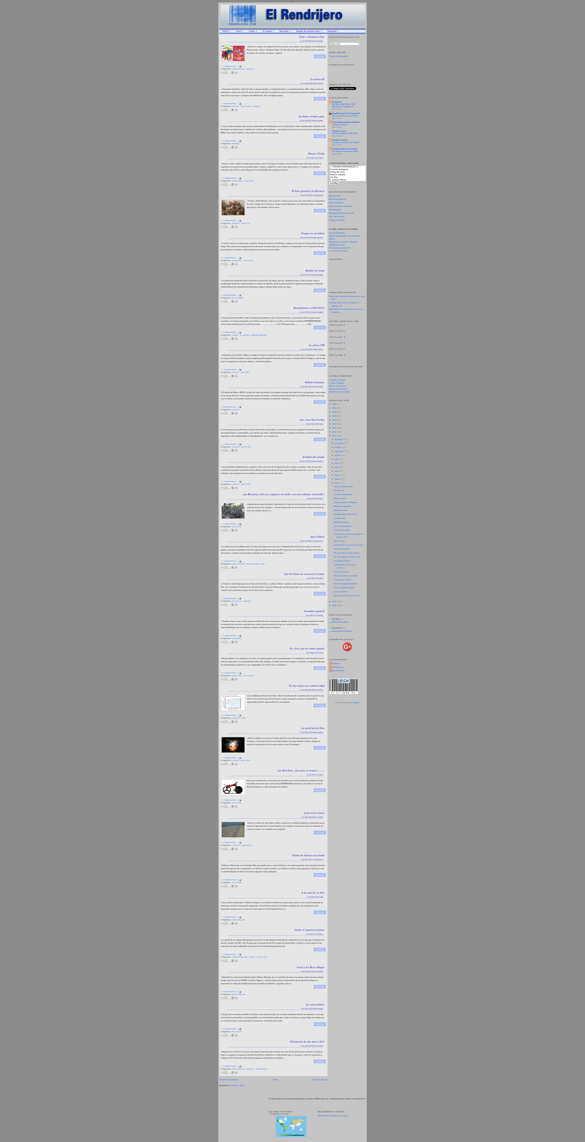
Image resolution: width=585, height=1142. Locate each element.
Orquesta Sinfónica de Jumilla (341, 213)
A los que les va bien (312, 892)
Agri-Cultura (317, 536)
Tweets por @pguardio (338, 56)
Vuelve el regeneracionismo (309, 930)
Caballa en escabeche (339, 124)
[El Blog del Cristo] (352, 172)
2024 (334, 408)
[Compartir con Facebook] (232, 72)
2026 (334, 404)
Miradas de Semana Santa (308, 31)
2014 (334, 423)
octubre (338, 447)
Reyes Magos (238, 994)
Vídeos (252, 31)
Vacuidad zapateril (314, 611)
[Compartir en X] (229, 72)
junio (337, 463)
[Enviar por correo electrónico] (222, 72)
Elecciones (238, 298)
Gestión (245, 372)
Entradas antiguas (320, 1079)
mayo (337, 467)
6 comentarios (229, 1029)
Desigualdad (238, 920)
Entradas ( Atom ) (238, 1085)
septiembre (339, 451)
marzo (337, 475)
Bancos (236, 143)
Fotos (238, 31)
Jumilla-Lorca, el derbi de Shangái (343, 241)
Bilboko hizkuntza (314, 382)
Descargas (284, 31)
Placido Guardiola (337, 670)
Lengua (235, 410)
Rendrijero (261, 1069)
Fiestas (250, 1069)
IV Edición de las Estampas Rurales (345, 151)
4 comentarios (229, 178)
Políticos (246, 106)
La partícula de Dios (312, 728)
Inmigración (238, 69)
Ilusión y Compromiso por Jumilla (345, 115)
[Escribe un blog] (225, 72)
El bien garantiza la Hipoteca (308, 191)
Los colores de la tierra (338, 250)
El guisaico (337, 101)
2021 (334, 412)
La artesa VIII (316, 345)
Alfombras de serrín (337, 244)
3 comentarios (229, 220)
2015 (334, 419)
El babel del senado (313, 457)
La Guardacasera (336, 667)
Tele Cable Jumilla (336, 216)
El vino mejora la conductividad (306, 685)
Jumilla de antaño (340, 139)
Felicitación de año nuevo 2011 (307, 1041)
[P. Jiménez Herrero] (352, 180)
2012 (334, 431)
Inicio (275, 1079)
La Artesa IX (317, 79)
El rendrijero (335, 663)
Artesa (236, 106)
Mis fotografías (335, 209)
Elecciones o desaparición (340, 247)
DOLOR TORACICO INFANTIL (345, 133)
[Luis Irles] (352, 177)
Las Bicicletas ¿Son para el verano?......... (301, 770)
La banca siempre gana (311, 116)
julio (337, 459)
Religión (245, 760)
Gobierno (237, 260)
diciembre (339, 439)
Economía (245, 335)
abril (337, 471)
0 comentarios (229, 141)
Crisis (235, 335)
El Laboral (267, 31)
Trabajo (250, 69)
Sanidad (247, 601)
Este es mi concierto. (337, 385)
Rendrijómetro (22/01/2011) (309, 308)
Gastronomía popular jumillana (346, 121)
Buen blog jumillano (337, 199)
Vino (243, 718)
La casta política (315, 1004)
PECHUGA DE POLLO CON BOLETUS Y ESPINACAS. (343, 105)
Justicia (245, 223)
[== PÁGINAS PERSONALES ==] (352, 167)
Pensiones (237, 181)
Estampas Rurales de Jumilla (344, 148)
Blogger (356, 702)
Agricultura (238, 564)
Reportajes (332, 31)
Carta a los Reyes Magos (310, 967)
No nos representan (337, 232)
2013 (334, 427)
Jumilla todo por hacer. (338, 388)
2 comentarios (229, 258)
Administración (240, 957)
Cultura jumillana (255, 564)
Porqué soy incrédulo (312, 233)
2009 (334, 605)
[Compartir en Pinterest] (236, 72)
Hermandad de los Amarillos (340, 206)
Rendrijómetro (259, 335)
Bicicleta (236, 527)
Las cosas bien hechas (312, 419)
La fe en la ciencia (314, 813)
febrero (338, 479)
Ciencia (236, 718)
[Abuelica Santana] (352, 174)
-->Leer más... (319, 56)
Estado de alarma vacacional (308, 855)
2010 (334, 601)
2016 (334, 416)
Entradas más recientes (228, 1079)
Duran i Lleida (316, 153)
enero (337, 482)
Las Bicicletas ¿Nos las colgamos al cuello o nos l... (348, 535)
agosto (338, 455)
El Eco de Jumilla (336, 202)
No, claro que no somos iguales (306, 648)
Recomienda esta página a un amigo (333, 1115)
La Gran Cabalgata (336, 382)
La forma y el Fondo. (337, 379)
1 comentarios (229, 66)
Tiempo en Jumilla (336, 220)
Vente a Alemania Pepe (311, 36)
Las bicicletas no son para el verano (304, 574)
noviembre (339, 443)
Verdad (256, 106)
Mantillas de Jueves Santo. (340, 391)
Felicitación (238, 1069)
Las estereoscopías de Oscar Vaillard (345, 142)
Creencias (246, 845)
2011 (334, 435)
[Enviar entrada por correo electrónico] (239, 66)
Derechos (237, 676)
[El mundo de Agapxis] (352, 169)
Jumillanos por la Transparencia (346, 113)
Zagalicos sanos (339, 130)
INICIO (225, 31)
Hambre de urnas (314, 270)
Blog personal (335, 195)
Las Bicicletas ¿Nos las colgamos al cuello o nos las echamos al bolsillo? (283, 494)
